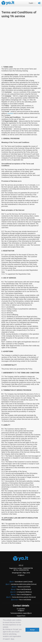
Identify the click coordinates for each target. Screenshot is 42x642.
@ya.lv (12, 581)
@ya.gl (13, 589)
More (12, 639)
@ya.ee (14, 587)
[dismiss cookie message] (23, 629)
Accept (32, 629)
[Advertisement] (21, 44)
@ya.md (12, 592)
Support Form (21, 616)
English (31, 3)
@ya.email (14, 599)
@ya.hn (8, 597)
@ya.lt (7, 584)
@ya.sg (13, 594)
